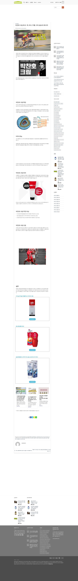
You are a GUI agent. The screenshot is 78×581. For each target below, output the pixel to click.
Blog (18, 559)
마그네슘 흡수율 (56, 122)
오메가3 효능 (56, 136)
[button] (52, 2)
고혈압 (62, 103)
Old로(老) (55, 95)
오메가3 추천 (56, 134)
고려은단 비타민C (57, 103)
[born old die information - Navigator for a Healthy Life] (18, 2)
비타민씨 (45, 534)
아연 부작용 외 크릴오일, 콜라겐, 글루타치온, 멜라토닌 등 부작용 (60, 57)
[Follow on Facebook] (15, 535)
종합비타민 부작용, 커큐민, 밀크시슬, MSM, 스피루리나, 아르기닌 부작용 (60, 63)
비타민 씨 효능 (56, 131)
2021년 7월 (56, 197)
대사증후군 (60, 108)
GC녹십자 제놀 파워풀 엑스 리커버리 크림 (24, 296)
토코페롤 (47, 547)
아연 (59, 132)
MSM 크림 (31, 436)
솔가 (46, 535)
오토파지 (60, 136)
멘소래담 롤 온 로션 (20, 326)
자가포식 (62, 139)
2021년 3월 (56, 205)
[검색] (24, 2)
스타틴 (61, 131)
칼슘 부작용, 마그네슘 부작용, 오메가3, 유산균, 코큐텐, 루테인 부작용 (60, 68)
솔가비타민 (42, 537)
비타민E (61, 129)
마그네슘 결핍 (56, 112)
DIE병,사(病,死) (56, 93)
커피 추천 (48, 544)
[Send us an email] (21, 535)
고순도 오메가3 (42, 530)
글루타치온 (56, 108)
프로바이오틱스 (56, 148)
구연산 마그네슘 (56, 107)
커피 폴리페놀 (48, 546)
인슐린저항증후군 (57, 139)
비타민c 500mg (45, 532)
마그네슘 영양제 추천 (57, 119)
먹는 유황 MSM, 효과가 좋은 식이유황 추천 (24, 450)
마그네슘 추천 (56, 120)
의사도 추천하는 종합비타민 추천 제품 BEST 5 (60, 47)
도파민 (55, 110)
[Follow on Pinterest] (23, 535)
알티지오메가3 (47, 539)
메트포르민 (56, 124)
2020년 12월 (56, 211)
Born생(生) (17, 23)
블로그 (27, 2)
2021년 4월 (56, 203)
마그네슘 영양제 (56, 117)
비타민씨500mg (42, 535)
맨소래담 (46, 436)
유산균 (45, 542)
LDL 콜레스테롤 (56, 101)
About (35, 2)
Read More (18, 406)
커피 (59, 143)
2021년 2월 (56, 207)
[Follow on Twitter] (19, 535)
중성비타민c (56, 143)
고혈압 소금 (56, 105)
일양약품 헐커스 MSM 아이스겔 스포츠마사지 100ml (27, 357)
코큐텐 (62, 143)
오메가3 (62, 132)
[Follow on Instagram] (17, 535)
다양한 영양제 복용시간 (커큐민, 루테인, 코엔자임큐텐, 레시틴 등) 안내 (21, 398)
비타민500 (47, 530)
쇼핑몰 (31, 2)
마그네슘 (58, 110)
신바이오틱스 (42, 539)
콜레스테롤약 (61, 144)
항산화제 (47, 553)
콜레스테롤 (56, 144)
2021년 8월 (56, 195)
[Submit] (63, 7)
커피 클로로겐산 (42, 546)
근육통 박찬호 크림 (39, 436)
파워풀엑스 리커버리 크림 (21, 439)
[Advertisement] (32, 14)
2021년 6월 (56, 199)
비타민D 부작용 (56, 129)
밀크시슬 (60, 124)
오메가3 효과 (61, 134)
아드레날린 (56, 132)
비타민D (59, 127)
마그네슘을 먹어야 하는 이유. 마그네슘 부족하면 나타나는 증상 (32, 398)
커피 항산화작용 (42, 547)
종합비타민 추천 (56, 141)
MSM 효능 (34, 436)
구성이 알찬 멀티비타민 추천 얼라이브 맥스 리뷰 (60, 52)
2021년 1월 (56, 209)
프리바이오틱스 (42, 553)
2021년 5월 (56, 201)
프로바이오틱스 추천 (43, 551)
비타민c (55, 127)
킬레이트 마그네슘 (57, 146)
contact (39, 2)
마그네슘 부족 (56, 113)
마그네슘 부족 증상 (57, 115)
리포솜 (44, 436)
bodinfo (24, 28)
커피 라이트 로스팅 (43, 544)
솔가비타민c (46, 537)
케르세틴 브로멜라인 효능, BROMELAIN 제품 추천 (43, 397)
